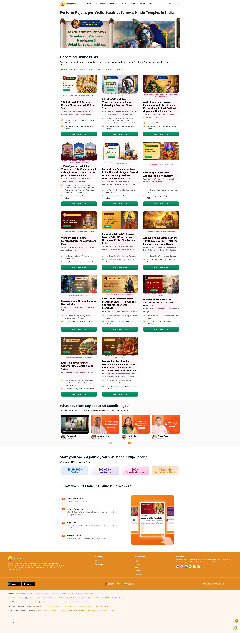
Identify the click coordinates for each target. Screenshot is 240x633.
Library (132, 4)
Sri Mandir (11, 623)
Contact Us (99, 564)
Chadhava (103, 4)
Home (89, 4)
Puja (95, 4)
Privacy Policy (206, 583)
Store (151, 4)
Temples (123, 4)
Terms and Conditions (218, 583)
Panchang (113, 4)
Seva (136, 567)
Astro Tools (142, 4)
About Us (98, 561)
